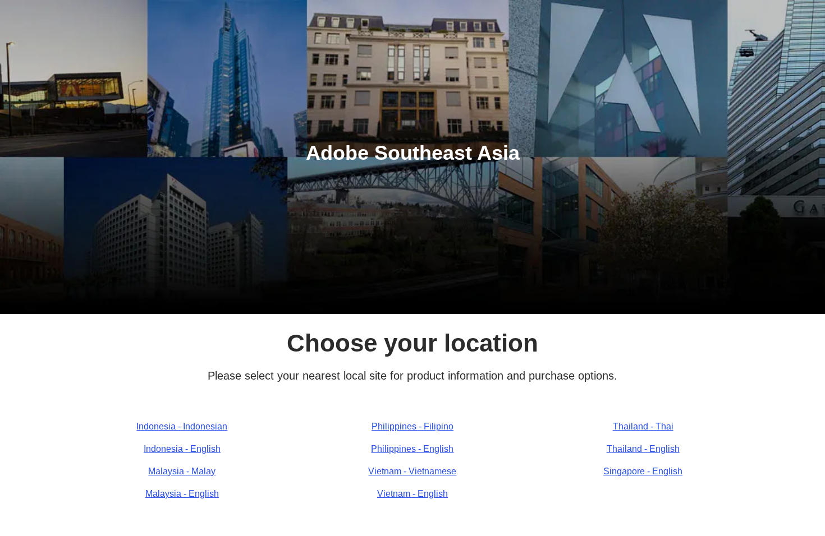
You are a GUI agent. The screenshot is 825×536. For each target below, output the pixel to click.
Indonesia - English (182, 449)
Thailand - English (643, 449)
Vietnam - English (412, 493)
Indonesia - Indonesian (181, 426)
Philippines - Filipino (412, 426)
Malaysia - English (182, 493)
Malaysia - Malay (182, 471)
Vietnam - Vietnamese (412, 471)
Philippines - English (412, 449)
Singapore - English (642, 471)
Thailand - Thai (643, 426)
